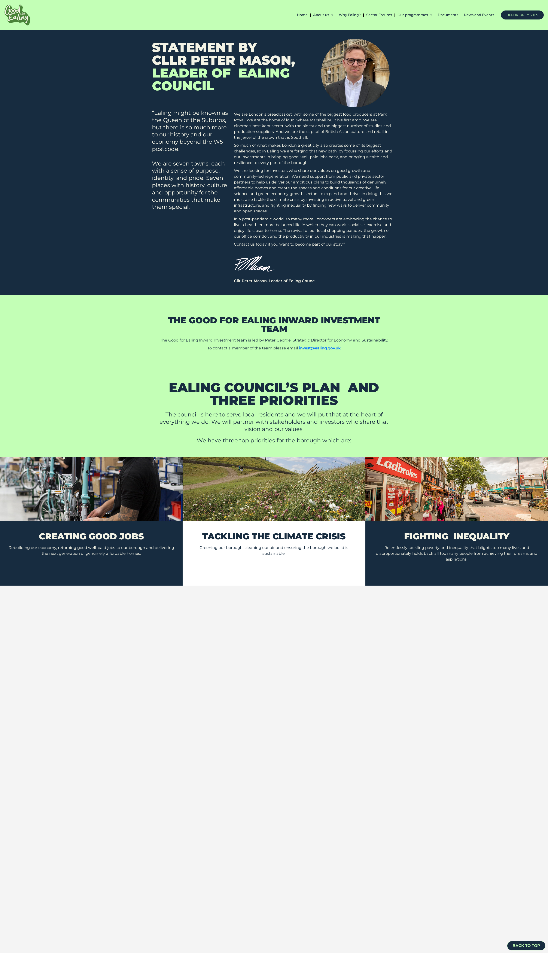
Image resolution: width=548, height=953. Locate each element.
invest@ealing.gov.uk (320, 348)
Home (302, 15)
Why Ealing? (350, 15)
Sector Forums (379, 15)
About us (321, 15)
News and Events (479, 15)
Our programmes (413, 15)
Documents (448, 15)
